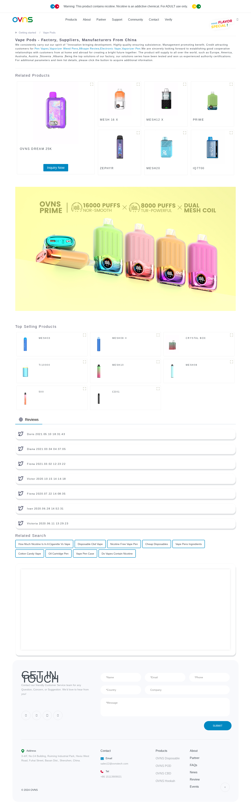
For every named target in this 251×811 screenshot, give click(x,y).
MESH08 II (119, 338)
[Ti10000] (25, 370)
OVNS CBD (163, 773)
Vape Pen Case (85, 553)
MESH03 (45, 338)
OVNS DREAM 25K (36, 148)
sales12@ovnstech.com (114, 763)
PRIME (198, 119)
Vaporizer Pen (131, 48)
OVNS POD (163, 765)
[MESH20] (166, 147)
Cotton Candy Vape (29, 553)
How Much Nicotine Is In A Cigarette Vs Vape (44, 544)
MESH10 (118, 365)
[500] (25, 397)
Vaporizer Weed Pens (64, 48)
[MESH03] (25, 344)
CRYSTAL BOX (196, 338)
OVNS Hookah (165, 781)
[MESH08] (172, 370)
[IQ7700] (212, 147)
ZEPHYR (107, 168)
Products (161, 750)
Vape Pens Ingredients (188, 544)
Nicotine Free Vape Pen (124, 544)
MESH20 (153, 168)
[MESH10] (98, 370)
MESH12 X (155, 119)
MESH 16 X (109, 119)
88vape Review (89, 48)
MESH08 (192, 365)
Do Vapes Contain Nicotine (117, 553)
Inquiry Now (55, 168)
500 (41, 392)
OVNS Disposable (168, 758)
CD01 (116, 392)
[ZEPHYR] (119, 147)
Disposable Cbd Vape (90, 544)
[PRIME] (212, 98)
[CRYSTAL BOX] (172, 344)
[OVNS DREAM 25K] (55, 112)
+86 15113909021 (111, 776)
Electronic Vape (110, 48)
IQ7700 (199, 168)
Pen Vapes (42, 48)
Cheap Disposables (156, 544)
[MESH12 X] (166, 98)
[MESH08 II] (98, 344)
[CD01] (98, 397)
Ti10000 (44, 365)
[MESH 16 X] (119, 98)
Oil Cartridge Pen (59, 553)
